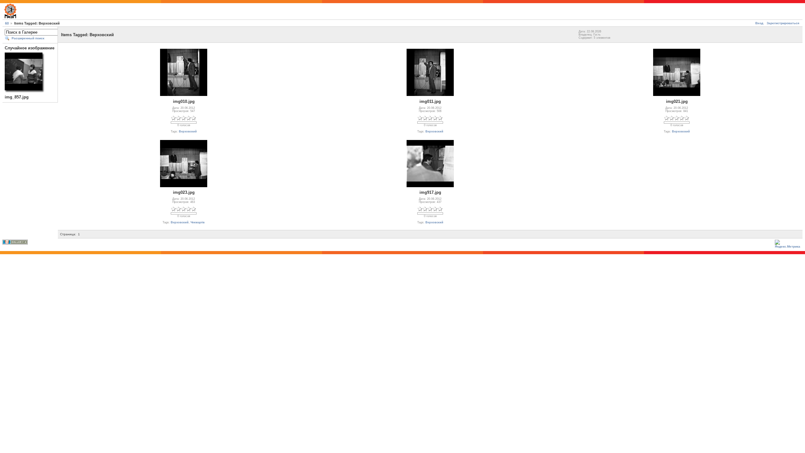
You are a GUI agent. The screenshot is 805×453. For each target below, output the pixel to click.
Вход (759, 23)
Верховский (188, 131)
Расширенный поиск (28, 38)
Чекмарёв (198, 222)
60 (7, 23)
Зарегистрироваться (783, 23)
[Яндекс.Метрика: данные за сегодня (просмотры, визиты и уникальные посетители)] (788, 244)
